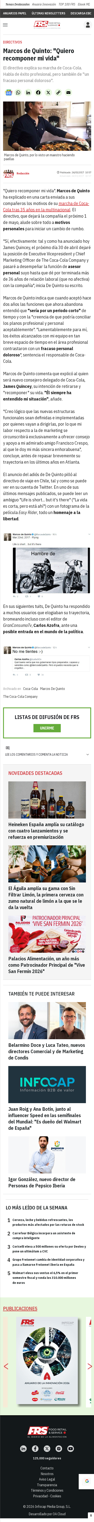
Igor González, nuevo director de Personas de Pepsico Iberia (41, 1182)
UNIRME (47, 728)
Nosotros (47, 1474)
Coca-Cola (30, 688)
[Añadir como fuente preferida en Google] (86, 1481)
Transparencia (47, 1485)
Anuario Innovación (44, 4)
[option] (47, 1360)
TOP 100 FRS (67, 4)
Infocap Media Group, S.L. (53, 1506)
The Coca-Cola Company (20, 696)
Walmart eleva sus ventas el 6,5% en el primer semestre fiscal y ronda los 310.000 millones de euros (42, 1278)
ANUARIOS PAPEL (14, 13)
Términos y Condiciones (47, 1490)
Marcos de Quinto (52, 688)
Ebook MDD (85, 4)
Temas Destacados (17, 4)
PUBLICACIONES (20, 1308)
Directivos (12, 42)
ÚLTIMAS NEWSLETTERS (48, 13)
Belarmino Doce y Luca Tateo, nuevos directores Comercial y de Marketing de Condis (46, 1051)
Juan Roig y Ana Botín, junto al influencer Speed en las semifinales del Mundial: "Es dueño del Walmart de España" (44, 1118)
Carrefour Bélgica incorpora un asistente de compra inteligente (41, 1235)
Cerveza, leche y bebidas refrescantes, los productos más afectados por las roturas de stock (45, 1222)
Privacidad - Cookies (47, 1496)
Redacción (23, 173)
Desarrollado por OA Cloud (47, 1514)
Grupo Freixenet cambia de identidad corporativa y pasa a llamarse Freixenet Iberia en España (45, 1261)
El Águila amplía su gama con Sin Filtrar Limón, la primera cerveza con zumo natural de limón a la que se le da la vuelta (46, 897)
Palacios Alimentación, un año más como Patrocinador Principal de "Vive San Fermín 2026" (46, 964)
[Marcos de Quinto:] (47, 25)
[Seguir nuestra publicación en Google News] (8, 92)
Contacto (47, 1468)
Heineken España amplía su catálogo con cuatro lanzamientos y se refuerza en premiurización (46, 830)
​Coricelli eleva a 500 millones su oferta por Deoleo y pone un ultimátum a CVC (46, 1248)
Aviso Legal (47, 1479)
